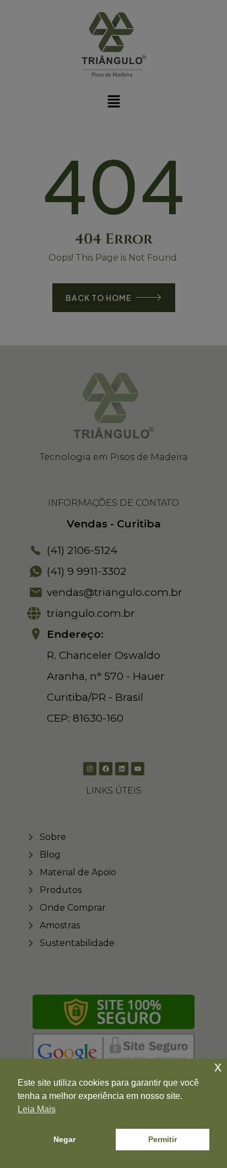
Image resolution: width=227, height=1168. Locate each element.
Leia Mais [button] (37, 1109)
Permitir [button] (162, 1139)
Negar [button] (64, 1139)
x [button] (217, 1066)
